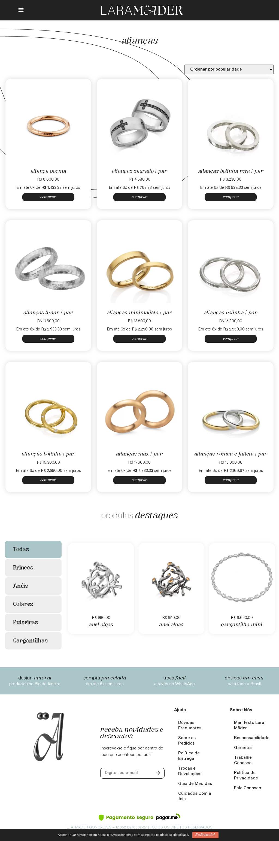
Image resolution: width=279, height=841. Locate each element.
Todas (21, 549)
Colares (23, 604)
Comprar (48, 197)
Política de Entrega (189, 756)
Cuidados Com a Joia (194, 796)
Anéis (20, 586)
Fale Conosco (247, 788)
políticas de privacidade (172, 835)
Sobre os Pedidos (187, 741)
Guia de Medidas (195, 784)
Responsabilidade (251, 738)
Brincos (23, 568)
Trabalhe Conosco (243, 760)
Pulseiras (25, 623)
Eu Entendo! (205, 835)
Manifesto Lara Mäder (249, 725)
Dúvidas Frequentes (189, 725)
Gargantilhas (30, 641)
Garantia (243, 748)
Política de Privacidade (246, 776)
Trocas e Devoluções (189, 771)
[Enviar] (158, 773)
